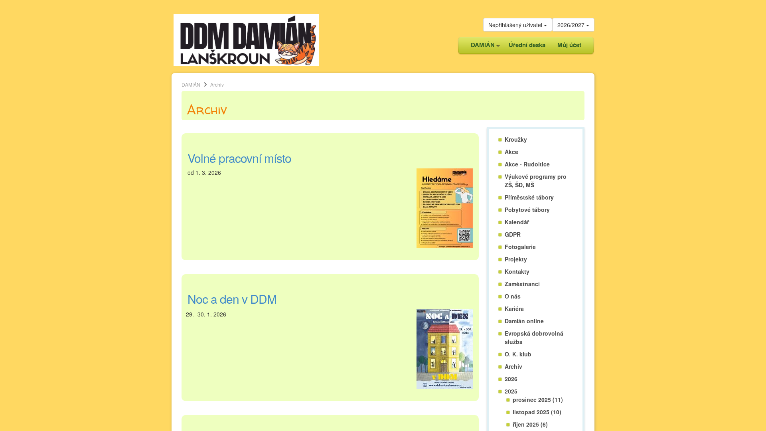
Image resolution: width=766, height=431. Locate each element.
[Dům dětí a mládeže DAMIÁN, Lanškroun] (246, 39)
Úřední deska (527, 44)
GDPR (513, 234)
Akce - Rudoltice (527, 164)
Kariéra (514, 308)
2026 (511, 379)
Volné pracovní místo (239, 157)
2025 (511, 391)
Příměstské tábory (529, 197)
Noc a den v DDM (232, 298)
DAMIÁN (480, 46)
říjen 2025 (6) (530, 424)
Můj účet (569, 44)
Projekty (516, 259)
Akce (511, 152)
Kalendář (517, 222)
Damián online (524, 321)
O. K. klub (518, 354)
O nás (513, 296)
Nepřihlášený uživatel (516, 25)
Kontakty (517, 271)
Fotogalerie (520, 247)
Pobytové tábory (527, 210)
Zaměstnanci (522, 284)
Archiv (513, 366)
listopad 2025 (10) (537, 412)
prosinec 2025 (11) (538, 399)
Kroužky (516, 139)
